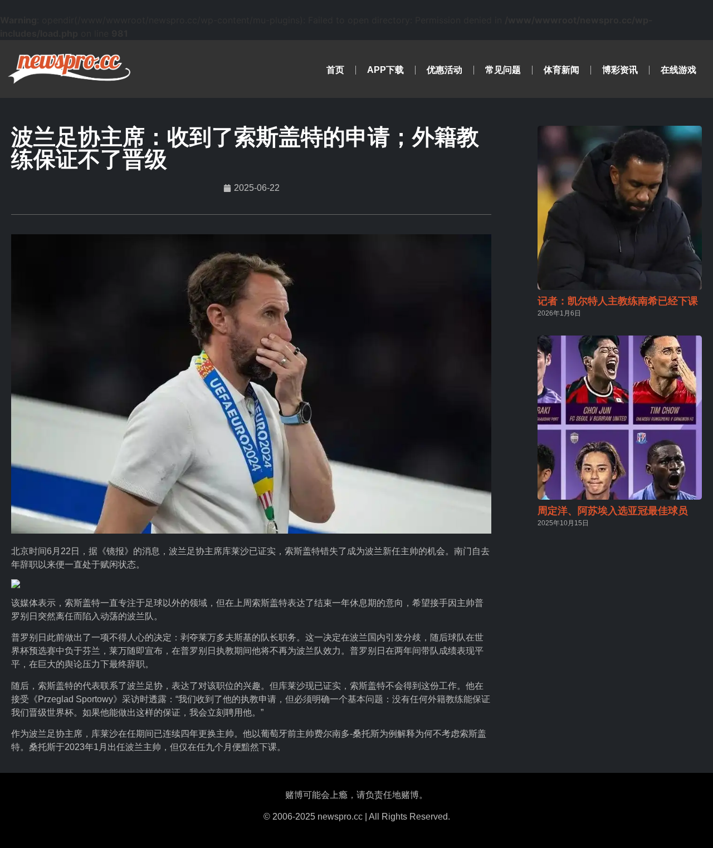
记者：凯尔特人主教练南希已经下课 (618, 301)
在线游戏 (678, 70)
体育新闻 (561, 70)
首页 (335, 70)
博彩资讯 (620, 70)
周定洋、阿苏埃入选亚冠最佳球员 (613, 510)
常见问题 (503, 70)
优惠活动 (444, 70)
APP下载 (385, 70)
